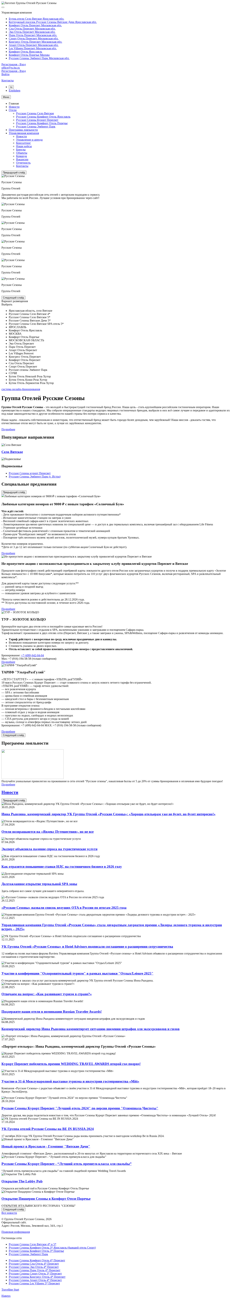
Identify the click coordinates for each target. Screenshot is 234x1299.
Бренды (21, 149)
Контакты (22, 166)
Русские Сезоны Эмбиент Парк (35, 126)
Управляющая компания (24, 133)
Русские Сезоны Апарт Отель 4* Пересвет (35, 1280)
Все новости (9, 1212)
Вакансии (22, 159)
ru (11, 87)
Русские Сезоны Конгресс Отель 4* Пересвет (37, 1276)
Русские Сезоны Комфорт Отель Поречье (42, 123)
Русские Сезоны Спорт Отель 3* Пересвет (35, 1273)
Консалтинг (23, 142)
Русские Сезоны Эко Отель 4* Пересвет (34, 1266)
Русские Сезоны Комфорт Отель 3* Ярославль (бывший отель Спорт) (52, 1247)
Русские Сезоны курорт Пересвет (30, 473)
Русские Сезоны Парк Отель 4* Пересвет (34, 1270)
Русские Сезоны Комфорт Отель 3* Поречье (36, 1250)
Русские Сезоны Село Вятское (35, 113)
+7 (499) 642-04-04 (32, 655)
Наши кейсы (24, 146)
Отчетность (23, 162)
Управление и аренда (29, 139)
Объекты (21, 152)
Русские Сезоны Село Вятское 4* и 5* (32, 1244)
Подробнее (8, 429)
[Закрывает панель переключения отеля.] (2, 7)
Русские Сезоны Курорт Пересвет (37, 119)
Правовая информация (15, 1231)
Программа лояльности (23, 129)
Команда (21, 156)
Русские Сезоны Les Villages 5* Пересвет (34, 1283)
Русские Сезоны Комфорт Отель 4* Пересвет (37, 1260)
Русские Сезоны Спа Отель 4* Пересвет (34, 1263)
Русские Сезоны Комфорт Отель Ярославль (43, 116)
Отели (13, 110)
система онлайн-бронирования (20, 389)
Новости (14, 106)
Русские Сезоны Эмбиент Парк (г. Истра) (35, 476)
